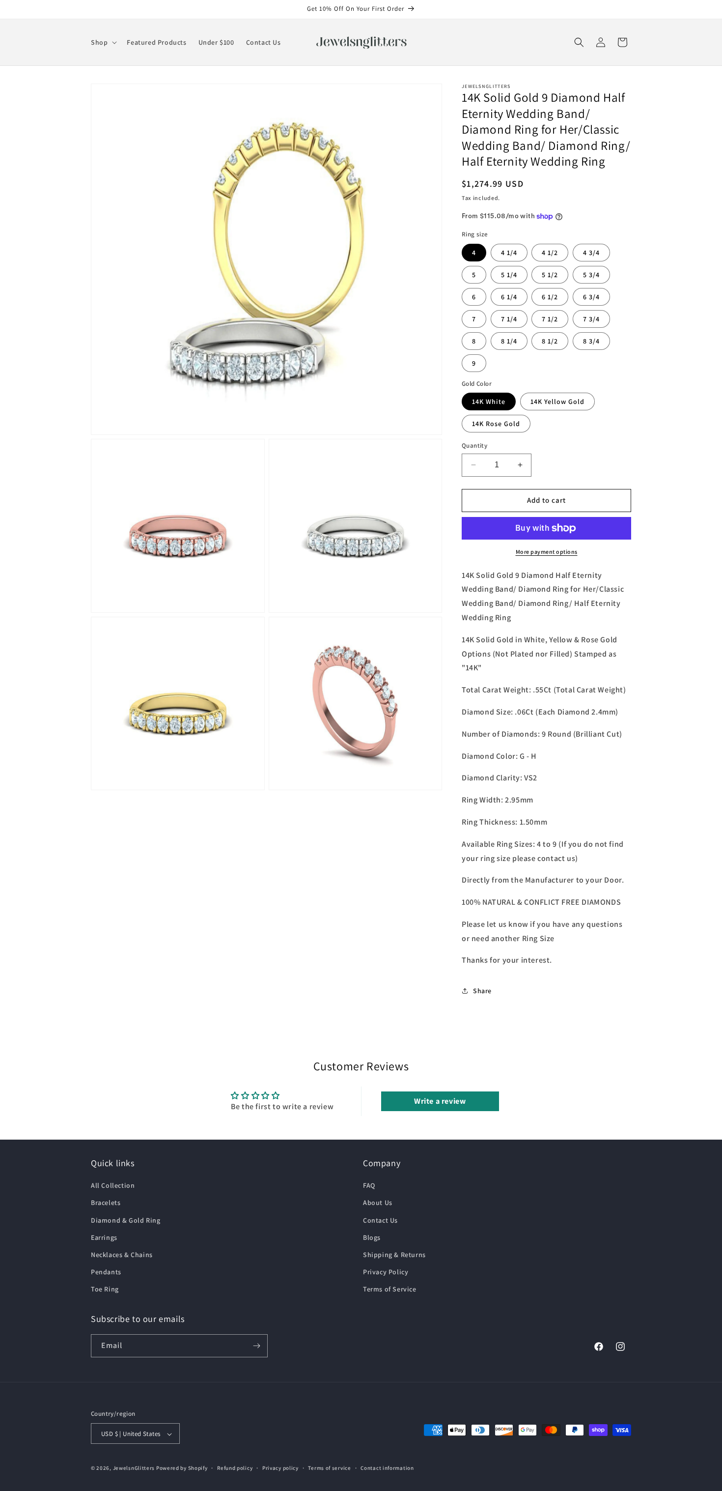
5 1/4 (509, 274)
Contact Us (380, 1220)
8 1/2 (550, 341)
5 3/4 (591, 274)
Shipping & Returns (394, 1254)
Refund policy (234, 1467)
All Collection (113, 1185)
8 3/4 (591, 341)
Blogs (372, 1237)
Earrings (104, 1237)
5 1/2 (550, 274)
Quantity (474, 445)
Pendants (106, 1271)
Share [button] (482, 990)
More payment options (547, 551)
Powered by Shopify (182, 1468)
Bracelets (105, 1203)
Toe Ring (105, 1289)
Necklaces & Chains (122, 1254)
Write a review (440, 1101)
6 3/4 (591, 296)
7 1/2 (550, 319)
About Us (377, 1203)
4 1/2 (550, 252)
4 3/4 (591, 252)
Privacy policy (280, 1467)
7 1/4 (509, 319)
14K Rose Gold (496, 423)
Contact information (387, 1467)
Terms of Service (390, 1289)
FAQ (369, 1185)
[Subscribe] (256, 1345)
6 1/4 (509, 296)
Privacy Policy (385, 1271)
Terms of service (329, 1467)
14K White (488, 401)
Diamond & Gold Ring (125, 1220)
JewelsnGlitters (134, 1468)
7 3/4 (591, 319)
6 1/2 (550, 296)
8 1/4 (509, 341)
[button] (103, 42)
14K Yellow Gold (557, 401)
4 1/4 (509, 252)
